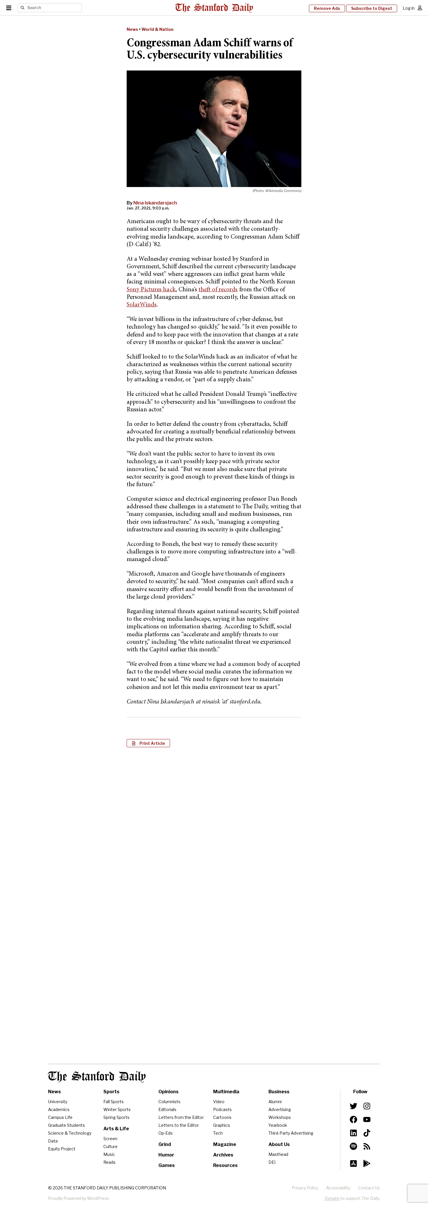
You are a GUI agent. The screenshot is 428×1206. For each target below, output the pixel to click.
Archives (223, 1155)
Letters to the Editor (178, 1125)
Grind (164, 1144)
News (132, 29)
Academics (59, 1109)
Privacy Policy (305, 1187)
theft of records (218, 290)
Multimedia (226, 1091)
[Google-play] (367, 1163)
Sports (111, 1091)
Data (53, 1140)
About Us (279, 1144)
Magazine (224, 1144)
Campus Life (60, 1117)
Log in (409, 8)
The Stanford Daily (97, 1076)
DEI (271, 1162)
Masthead (278, 1154)
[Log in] (420, 8)
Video (218, 1101)
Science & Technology (69, 1133)
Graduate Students (66, 1125)
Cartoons (222, 1117)
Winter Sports (117, 1109)
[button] (148, 743)
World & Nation (158, 29)
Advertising (279, 1109)
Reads (109, 1162)
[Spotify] (353, 1146)
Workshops (279, 1117)
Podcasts (222, 1109)
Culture (110, 1146)
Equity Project (61, 1148)
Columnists (169, 1101)
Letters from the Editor (181, 1117)
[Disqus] (214, 827)
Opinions (168, 1091)
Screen (110, 1138)
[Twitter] (353, 1106)
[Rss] (367, 1146)
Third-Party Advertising (290, 1133)
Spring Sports (116, 1117)
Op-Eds (165, 1133)
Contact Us (369, 1187)
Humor (166, 1155)
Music (109, 1154)
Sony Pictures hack (151, 290)
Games (166, 1165)
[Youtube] (367, 1119)
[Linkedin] (353, 1133)
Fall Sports (113, 1101)
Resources (225, 1165)
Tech (218, 1133)
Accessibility (338, 1187)
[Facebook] (353, 1119)
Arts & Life (116, 1128)
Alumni (275, 1101)
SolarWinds (142, 305)
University (57, 1101)
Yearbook (277, 1125)
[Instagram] (367, 1106)
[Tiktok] (367, 1133)
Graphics (221, 1125)
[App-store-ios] (353, 1163)
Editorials (167, 1109)
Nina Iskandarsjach (155, 203)
